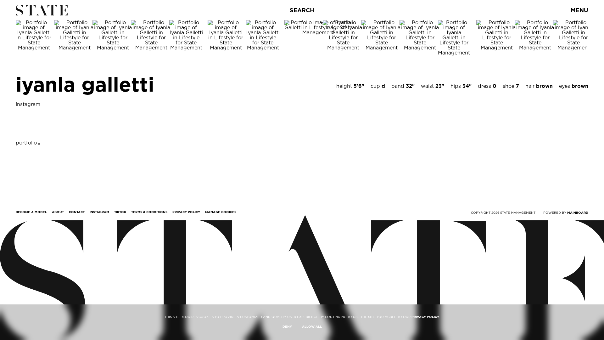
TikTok (120, 211)
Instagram (99, 211)
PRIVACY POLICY (425, 317)
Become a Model (31, 211)
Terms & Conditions (149, 211)
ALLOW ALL (312, 326)
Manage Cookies (220, 211)
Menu (579, 10)
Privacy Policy (186, 211)
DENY (287, 326)
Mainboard (577, 212)
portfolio (26, 143)
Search (302, 10)
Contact (77, 211)
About (58, 211)
